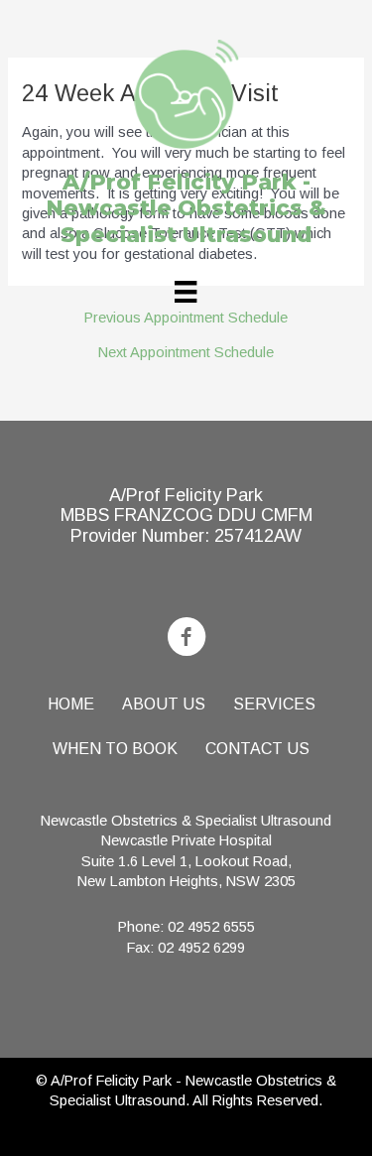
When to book (115, 748)
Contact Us (257, 748)
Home (71, 704)
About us (163, 704)
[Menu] (185, 292)
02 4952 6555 (211, 927)
